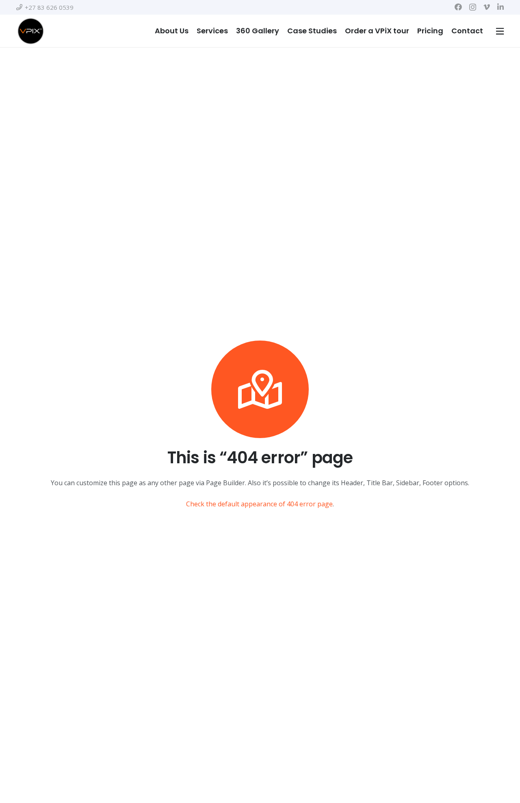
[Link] (30, 31)
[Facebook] (458, 7)
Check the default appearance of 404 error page (259, 503)
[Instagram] (472, 7)
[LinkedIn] (500, 7)
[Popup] (500, 31)
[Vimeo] (486, 7)
